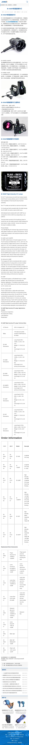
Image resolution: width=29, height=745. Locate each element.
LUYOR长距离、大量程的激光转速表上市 (15, 684)
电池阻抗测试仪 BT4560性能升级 (15, 681)
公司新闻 (14, 5)
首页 (6, 5)
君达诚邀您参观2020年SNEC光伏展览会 (14, 665)
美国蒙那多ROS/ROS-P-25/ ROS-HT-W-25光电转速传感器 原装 (15, 675)
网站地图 (20, 742)
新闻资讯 (10, 5)
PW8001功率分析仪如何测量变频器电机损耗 (15, 677)
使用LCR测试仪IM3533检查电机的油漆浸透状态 (15, 690)
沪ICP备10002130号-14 (12, 742)
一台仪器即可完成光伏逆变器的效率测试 (15, 673)
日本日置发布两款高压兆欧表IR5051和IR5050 (15, 686)
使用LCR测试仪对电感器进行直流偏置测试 (15, 679)
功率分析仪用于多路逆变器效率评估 (15, 692)
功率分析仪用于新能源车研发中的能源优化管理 (15, 688)
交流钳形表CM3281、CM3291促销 (13, 663)
